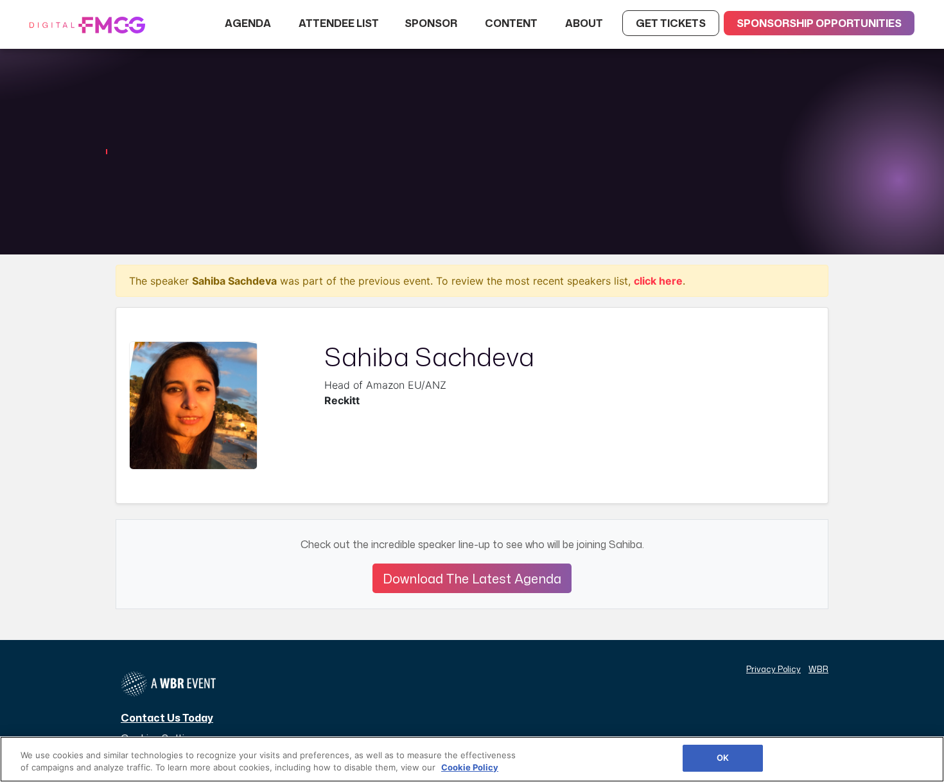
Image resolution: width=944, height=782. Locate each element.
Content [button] (512, 23)
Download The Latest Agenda (472, 578)
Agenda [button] (249, 23)
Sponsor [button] (432, 23)
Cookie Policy (469, 768)
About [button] (585, 23)
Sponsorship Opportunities (819, 23)
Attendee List (339, 23)
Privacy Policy (773, 669)
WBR (818, 669)
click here (658, 280)
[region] (472, 759)
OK (723, 757)
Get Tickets (671, 23)
